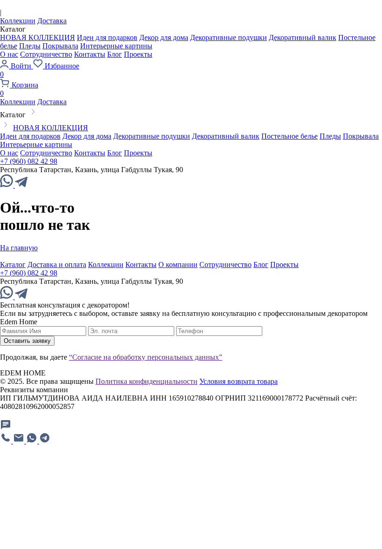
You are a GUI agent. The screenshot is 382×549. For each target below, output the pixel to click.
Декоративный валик (302, 37)
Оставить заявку (27, 340)
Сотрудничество (46, 54)
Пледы (30, 46)
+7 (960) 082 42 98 (28, 161)
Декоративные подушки (228, 37)
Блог (114, 54)
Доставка (52, 21)
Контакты (89, 54)
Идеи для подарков (107, 37)
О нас (9, 54)
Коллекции (17, 21)
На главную (19, 248)
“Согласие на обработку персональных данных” (145, 357)
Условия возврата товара (238, 381)
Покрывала (60, 46)
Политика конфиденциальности (147, 381)
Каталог (13, 264)
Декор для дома (163, 37)
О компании (178, 264)
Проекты (138, 54)
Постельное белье (289, 136)
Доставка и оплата (56, 264)
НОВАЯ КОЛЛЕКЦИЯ (37, 37)
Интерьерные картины (116, 46)
